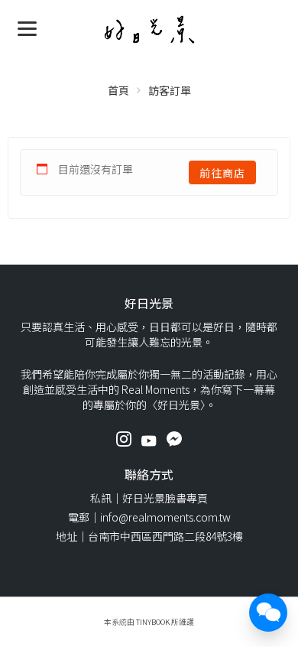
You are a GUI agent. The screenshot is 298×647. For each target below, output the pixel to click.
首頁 (118, 90)
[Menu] (27, 27)
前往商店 (222, 172)
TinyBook (153, 621)
